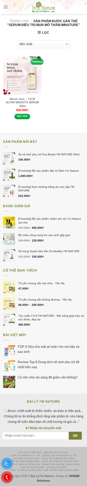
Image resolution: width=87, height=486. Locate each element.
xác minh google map (26, 458)
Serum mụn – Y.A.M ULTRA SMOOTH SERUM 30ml (22, 102)
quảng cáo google (56, 452)
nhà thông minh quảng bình (61, 470)
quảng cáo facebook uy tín (59, 455)
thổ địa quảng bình (33, 467)
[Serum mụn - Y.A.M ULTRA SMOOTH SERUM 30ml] (22, 75)
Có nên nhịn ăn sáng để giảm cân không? (47, 377)
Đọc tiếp (22, 116)
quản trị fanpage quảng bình (60, 461)
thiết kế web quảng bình (24, 461)
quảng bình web (57, 467)
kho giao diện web (29, 452)
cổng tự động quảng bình (25, 470)
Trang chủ (19, 21)
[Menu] (5, 7)
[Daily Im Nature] (43, 7)
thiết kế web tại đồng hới (23, 464)
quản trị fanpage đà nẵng (58, 458)
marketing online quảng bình (61, 464)
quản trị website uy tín (25, 455)
